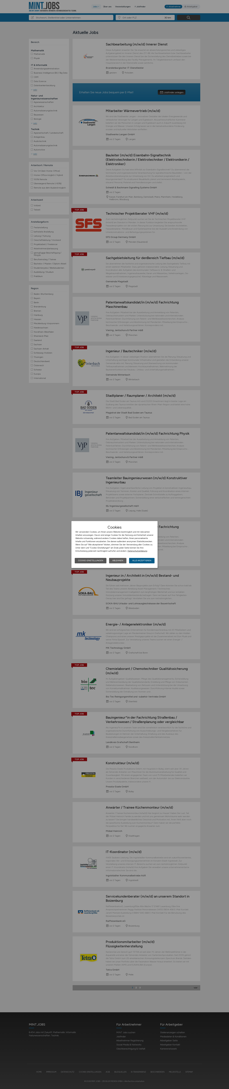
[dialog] (114, 544)
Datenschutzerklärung (137, 551)
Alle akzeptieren (141, 560)
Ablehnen (117, 560)
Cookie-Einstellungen (90, 560)
